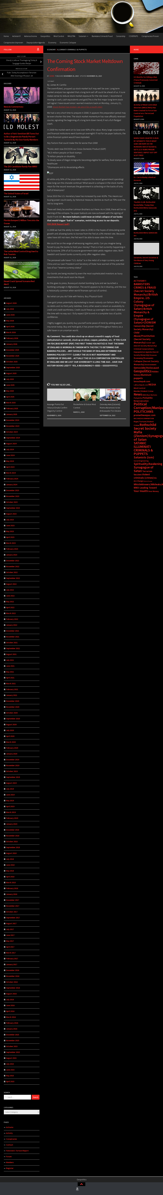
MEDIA (152, 384)
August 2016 (11, 993)
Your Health (141, 491)
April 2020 (10, 736)
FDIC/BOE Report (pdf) (58, 224)
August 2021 (11, 654)
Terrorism (147, 471)
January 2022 (11, 625)
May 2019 (10, 800)
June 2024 (10, 455)
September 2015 (13, 1052)
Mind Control (59, 36)
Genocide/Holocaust (146, 367)
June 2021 (10, 666)
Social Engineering (141, 461)
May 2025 (10, 391)
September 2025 (13, 367)
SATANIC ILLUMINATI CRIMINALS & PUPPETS (143, 448)
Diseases (153, 355)
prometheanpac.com (144, 415)
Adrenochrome (30, 36)
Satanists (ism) (144, 457)
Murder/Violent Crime (143, 391)
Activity (9, 1133)
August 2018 (11, 853)
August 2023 (11, 514)
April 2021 (10, 677)
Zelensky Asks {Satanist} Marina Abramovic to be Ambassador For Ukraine (110, 407)
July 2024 (10, 449)
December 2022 (12, 560)
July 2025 (10, 379)
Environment (150, 364)
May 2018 (10, 871)
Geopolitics (45, 36)
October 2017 (12, 912)
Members (10, 1162)
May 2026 (10, 320)
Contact (9, 1145)
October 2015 (12, 1046)
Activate (9, 1127)
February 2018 (12, 888)
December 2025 (12, 350)
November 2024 (12, 426)
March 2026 (11, 332)
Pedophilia (138, 398)
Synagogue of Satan (143, 469)
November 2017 (12, 906)
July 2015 (10, 1064)
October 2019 (12, 771)
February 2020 (12, 748)
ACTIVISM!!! (140, 280)
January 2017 (11, 964)
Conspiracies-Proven (150, 36)
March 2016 (11, 1017)
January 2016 (11, 1029)
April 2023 (10, 537)
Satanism (82, 36)
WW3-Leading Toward (145, 487)
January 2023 (11, 555)
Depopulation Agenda (36, 42)
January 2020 (11, 754)
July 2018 (10, 859)
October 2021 (12, 642)
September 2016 (13, 988)
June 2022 (10, 596)
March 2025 (11, 402)
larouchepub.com (142, 381)
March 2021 (11, 683)
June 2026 (10, 315)
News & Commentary (13, 106)
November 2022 (12, 566)
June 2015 (10, 1070)
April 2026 (10, 326)
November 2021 (12, 636)
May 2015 (10, 1075)
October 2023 (12, 502)
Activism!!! (16, 36)
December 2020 (12, 701)
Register (9, 1168)
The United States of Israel (16, 193)
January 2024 (11, 484)
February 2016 (12, 1023)
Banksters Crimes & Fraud (102, 36)
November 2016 (12, 976)
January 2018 (11, 894)
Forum (9, 1156)
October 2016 (12, 982)
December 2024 (12, 420)
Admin (51, 76)
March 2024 (11, 473)
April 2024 (10, 467)
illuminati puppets (142, 376)
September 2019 (13, 777)
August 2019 (11, 783)
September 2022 (13, 578)
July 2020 (10, 730)
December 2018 (12, 830)
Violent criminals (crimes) (144, 476)
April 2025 (10, 397)
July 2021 (10, 660)
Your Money (153, 491)
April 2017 (10, 947)
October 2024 (12, 432)
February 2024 (12, 478)
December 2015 (12, 1034)
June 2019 (10, 794)
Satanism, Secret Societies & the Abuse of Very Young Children (146, 260)
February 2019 (12, 818)
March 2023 (11, 543)
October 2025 (12, 361)
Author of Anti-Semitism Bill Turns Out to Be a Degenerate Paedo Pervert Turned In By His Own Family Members (21, 136)
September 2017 (13, 917)
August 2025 (11, 373)
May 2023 (10, 531)
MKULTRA (71, 36)
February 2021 (12, 689)
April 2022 (10, 607)
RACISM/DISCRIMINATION (144, 418)
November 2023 (12, 496)
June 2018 (10, 865)
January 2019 (11, 824)
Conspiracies (11, 1139)
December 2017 (12, 900)
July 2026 (10, 309)
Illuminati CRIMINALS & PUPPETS (72, 49)
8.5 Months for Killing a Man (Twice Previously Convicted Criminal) (146, 80)
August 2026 (11, 303)
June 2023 (10, 525)
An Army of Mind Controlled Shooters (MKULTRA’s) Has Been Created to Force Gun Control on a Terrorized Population (145, 110)
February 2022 (12, 619)
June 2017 (10, 935)
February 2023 (12, 549)
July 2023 (10, 519)
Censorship (120, 36)
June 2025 (10, 385)
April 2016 (10, 1011)
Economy (52, 42)
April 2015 (10, 1081)
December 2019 (12, 759)
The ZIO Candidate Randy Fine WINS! (20, 166)
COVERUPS (133, 36)
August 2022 (11, 584)
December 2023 (12, 490)
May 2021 (10, 672)
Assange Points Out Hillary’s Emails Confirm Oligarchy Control (57, 407)
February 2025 (12, 408)
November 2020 (12, 707)
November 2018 (12, 835)
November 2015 (12, 1040)
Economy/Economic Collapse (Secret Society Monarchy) (146, 361)
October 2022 (12, 572)
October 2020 (12, 713)
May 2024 (10, 461)
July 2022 (10, 590)
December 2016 (12, 970)
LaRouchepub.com (141, 385)
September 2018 (13, 847)
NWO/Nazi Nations (149, 395)
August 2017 (11, 923)
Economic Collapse (68, 42)
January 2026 (11, 344)
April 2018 (10, 876)
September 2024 (13, 438)
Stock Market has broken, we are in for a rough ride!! (77, 106)
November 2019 (12, 765)
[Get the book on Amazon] (37, 49)
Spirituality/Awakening (148, 464)
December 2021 (12, 631)
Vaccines (138, 474)
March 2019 (11, 812)
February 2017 (12, 958)
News (138, 394)
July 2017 (10, 929)
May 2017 (10, 941)
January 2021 (11, 695)
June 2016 (10, 1005)
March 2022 (11, 613)
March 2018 (11, 882)
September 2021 (13, 648)
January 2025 (11, 414)
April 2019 (10, 806)
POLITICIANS (143, 411)
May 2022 (10, 601)
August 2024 (11, 443)
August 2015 (11, 1058)
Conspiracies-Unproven (13, 42)
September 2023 (13, 508)
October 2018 (12, 841)
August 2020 (11, 724)
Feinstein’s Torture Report (17, 1150)
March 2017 (11, 952)
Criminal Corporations (144, 349)
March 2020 (11, 742)
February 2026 (12, 338)
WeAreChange (148, 481)
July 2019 (10, 789)
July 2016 (10, 999)
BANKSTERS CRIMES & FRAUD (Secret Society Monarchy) (145, 289)
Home (6, 36)
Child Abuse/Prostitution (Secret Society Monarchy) (144, 337)
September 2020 (13, 718)
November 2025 (12, 356)
